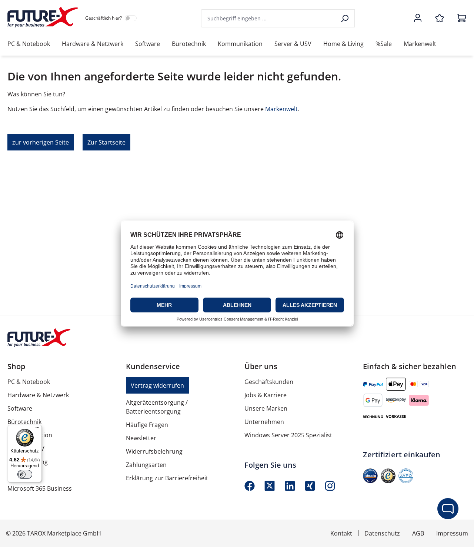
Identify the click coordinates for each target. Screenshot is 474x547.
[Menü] (37, 429)
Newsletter (141, 438)
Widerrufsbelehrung (154, 451)
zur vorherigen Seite (40, 142)
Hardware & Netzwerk (38, 395)
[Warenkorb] (460, 18)
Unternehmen (264, 422)
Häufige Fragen (147, 425)
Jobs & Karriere (265, 395)
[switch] (24, 474)
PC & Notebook (28, 382)
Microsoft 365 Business (39, 488)
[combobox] (268, 18)
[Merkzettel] (439, 18)
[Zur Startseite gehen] (42, 17)
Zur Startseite (106, 142)
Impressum (452, 533)
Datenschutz (382, 533)
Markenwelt (281, 109)
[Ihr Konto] (418, 18)
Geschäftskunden (268, 382)
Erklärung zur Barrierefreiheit (167, 478)
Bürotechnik (24, 422)
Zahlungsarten (146, 465)
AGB (418, 533)
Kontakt (341, 533)
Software (19, 408)
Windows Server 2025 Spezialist (288, 435)
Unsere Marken (265, 408)
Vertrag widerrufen (157, 385)
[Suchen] (345, 18)
